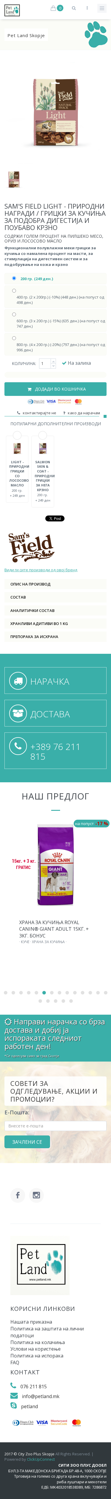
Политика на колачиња (37, 1342)
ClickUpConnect (41, 1459)
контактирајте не (38, 412)
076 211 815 (33, 1386)
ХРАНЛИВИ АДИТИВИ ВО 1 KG (39, 623)
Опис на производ (30, 584)
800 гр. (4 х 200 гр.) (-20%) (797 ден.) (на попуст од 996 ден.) (61, 347)
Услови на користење (35, 1349)
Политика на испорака (36, 1355)
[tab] (55, 584)
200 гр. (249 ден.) (36, 278)
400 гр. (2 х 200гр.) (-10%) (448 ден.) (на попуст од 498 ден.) (60, 299)
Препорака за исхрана (34, 636)
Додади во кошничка (60, 389)
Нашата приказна (31, 1322)
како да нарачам (83, 412)
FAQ (14, 1362)
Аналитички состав (32, 610)
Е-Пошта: (16, 1112)
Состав (18, 597)
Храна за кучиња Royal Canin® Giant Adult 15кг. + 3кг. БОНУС (54, 929)
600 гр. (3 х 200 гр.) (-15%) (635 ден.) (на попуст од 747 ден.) (61, 323)
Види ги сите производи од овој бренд (40, 569)
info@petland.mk (40, 1396)
